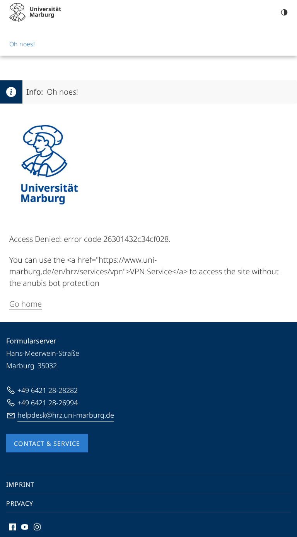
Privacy (19, 503)
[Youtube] (25, 527)
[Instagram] (37, 527)
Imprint (20, 484)
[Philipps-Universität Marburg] (35, 12)
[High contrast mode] (284, 12)
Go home (25, 304)
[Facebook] (12, 527)
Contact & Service (47, 443)
